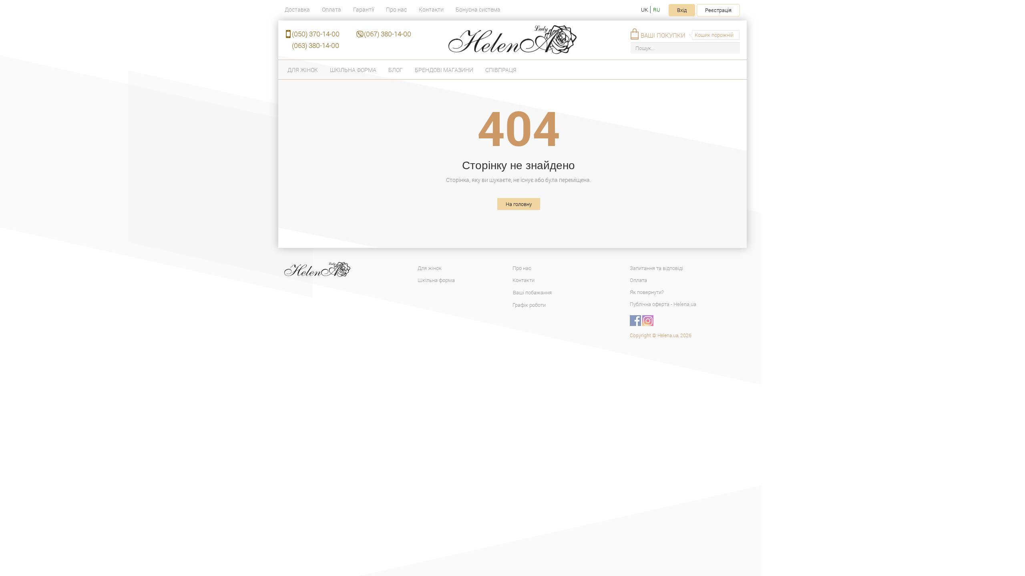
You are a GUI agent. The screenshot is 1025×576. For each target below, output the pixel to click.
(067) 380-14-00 (387, 33)
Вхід (682, 10)
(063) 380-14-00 (315, 45)
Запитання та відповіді (656, 268)
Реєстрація (718, 10)
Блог (395, 70)
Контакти (431, 9)
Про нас (396, 9)
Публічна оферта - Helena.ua (663, 304)
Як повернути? (647, 292)
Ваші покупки (663, 35)
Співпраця (501, 70)
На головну (519, 204)
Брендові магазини (444, 70)
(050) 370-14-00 (316, 33)
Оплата (331, 9)
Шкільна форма (353, 70)
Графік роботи (529, 304)
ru (656, 9)
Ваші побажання (532, 292)
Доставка (297, 9)
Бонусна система (478, 9)
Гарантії (363, 9)
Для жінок (302, 70)
